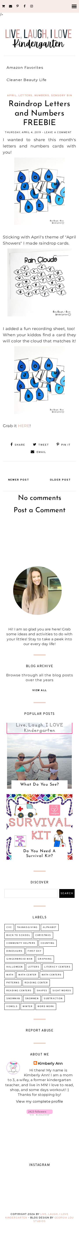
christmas (43, 935)
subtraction (53, 998)
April (12, 95)
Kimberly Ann (50, 1063)
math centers (52, 974)
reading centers (19, 990)
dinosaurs (14, 951)
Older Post (60, 480)
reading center (36, 982)
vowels (12, 1006)
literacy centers (57, 967)
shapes (42, 990)
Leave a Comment (58, 132)
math (9, 974)
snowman (13, 998)
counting (48, 943)
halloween (14, 967)
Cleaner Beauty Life (27, 80)
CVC (9, 927)
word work (46, 1006)
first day (35, 951)
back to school (18, 935)
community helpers (21, 943)
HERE (24, 425)
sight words (61, 990)
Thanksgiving (27, 927)
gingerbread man (19, 959)
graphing (45, 959)
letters (25, 95)
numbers (41, 95)
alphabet (50, 927)
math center (27, 974)
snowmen (32, 998)
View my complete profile (39, 1101)
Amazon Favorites (25, 67)
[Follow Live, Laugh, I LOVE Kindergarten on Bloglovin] (39, 1114)
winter (27, 1006)
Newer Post (18, 480)
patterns (13, 982)
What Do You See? (39, 785)
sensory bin (61, 95)
